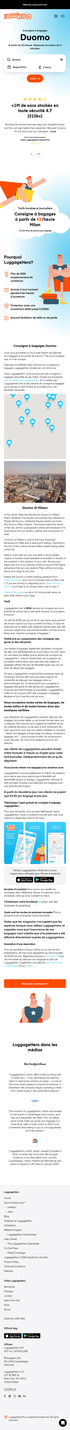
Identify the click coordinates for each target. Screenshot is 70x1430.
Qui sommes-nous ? (15, 1202)
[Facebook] (5, 1396)
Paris (6, 1304)
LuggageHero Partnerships (21, 1234)
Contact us (10, 1388)
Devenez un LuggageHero (18, 1220)
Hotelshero (10, 1225)
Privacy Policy (11, 1261)
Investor (11, 1207)
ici (39, 901)
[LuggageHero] (17, 18)
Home (7, 1198)
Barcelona (9, 1286)
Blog (6, 1216)
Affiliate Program (13, 1229)
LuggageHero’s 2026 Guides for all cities (26, 1257)
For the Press (11, 1248)
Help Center (10, 1239)
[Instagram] (15, 1396)
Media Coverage (16, 1252)
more (53, 131)
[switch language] (56, 16)
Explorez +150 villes (14, 1318)
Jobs (10, 1211)
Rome (7, 1309)
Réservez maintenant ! (35, 983)
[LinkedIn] (24, 1396)
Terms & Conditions (14, 1266)
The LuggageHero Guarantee (23, 1243)
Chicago (8, 1291)
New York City (12, 1300)
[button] (32, 423)
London (8, 1295)
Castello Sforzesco (14, 592)
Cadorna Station (13, 580)
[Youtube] (19, 1396)
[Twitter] (10, 1396)
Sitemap (8, 1270)
